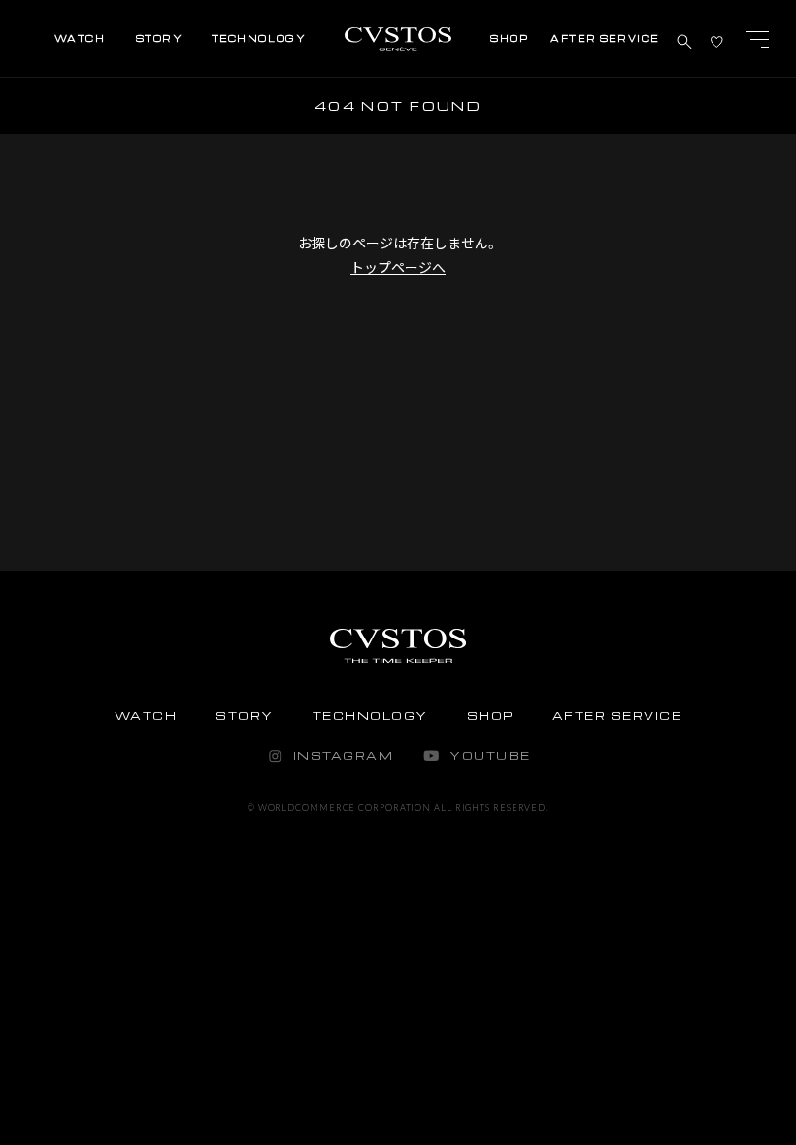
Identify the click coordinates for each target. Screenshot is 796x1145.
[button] (684, 38)
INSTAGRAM (343, 755)
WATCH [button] (80, 38)
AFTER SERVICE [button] (604, 38)
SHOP (490, 715)
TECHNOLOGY (370, 715)
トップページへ (398, 267)
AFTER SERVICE (617, 715)
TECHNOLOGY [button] (259, 38)
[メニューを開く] (757, 39)
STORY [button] (159, 38)
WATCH (146, 715)
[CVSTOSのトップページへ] (398, 48)
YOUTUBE (490, 755)
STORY (245, 715)
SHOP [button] (509, 38)
